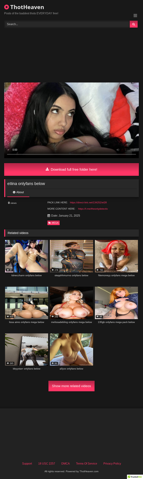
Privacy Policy (112, 463)
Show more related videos (71, 386)
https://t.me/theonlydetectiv (93, 208)
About (20, 192)
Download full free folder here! (73, 169)
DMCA (65, 463)
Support (27, 463)
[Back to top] (132, 468)
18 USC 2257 (46, 463)
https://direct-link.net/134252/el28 (88, 202)
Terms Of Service (86, 463)
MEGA (55, 222)
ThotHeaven (26, 7)
